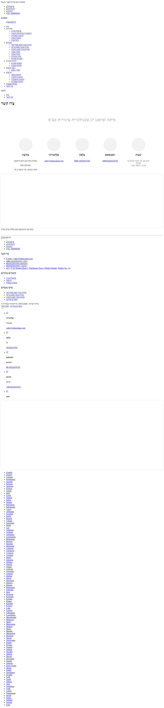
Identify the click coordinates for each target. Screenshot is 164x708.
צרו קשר (9, 86)
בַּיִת (7, 26)
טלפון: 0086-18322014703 (16, 261)
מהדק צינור (15, 52)
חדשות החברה (17, 77)
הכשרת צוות (16, 38)
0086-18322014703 (82, 161)
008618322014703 (110, 161)
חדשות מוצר (16, 75)
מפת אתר (5, 306)
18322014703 (11, 348)
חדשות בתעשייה (17, 79)
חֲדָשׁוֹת (9, 72)
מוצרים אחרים (17, 58)
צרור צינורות (16, 56)
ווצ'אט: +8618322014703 (16, 266)
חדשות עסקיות (17, 81)
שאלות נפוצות (11, 84)
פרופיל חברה (16, 31)
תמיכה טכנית (16, 65)
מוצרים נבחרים (16, 306)
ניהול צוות (15, 40)
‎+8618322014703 (13, 387)
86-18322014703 (13, 367)
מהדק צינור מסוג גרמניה (20, 49)
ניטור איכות (10, 68)
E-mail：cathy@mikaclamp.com (19, 259)
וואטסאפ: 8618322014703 (17, 263)
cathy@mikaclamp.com (15, 328)
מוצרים (9, 42)
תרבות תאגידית (17, 35)
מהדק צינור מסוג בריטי (20, 47)
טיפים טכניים (16, 63)
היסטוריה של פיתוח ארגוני (21, 33)
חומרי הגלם (15, 70)
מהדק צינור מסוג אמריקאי (21, 45)
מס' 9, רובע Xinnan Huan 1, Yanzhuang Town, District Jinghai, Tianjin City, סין (38, 268)
